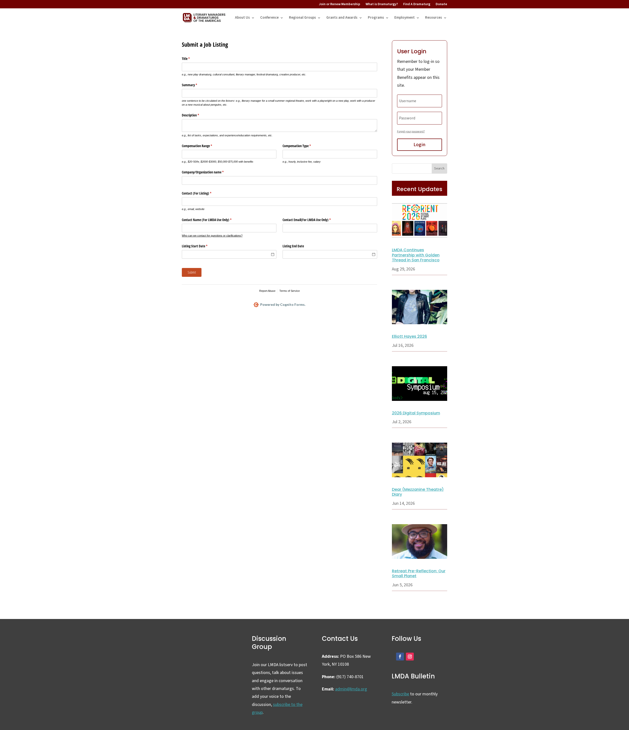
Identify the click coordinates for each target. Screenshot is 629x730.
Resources (433, 17)
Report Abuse (267, 290)
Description (196, 115)
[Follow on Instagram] (410, 656)
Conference (269, 17)
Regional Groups (302, 17)
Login (419, 144)
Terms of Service (289, 290)
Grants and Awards (341, 17)
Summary (195, 85)
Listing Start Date (200, 246)
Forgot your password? (411, 131)
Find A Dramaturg (416, 4)
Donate (441, 4)
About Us (242, 17)
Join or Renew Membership (339, 4)
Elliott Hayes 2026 (409, 336)
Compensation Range (203, 145)
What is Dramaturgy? (382, 4)
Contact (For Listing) (202, 193)
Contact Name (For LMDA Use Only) (212, 219)
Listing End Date (293, 246)
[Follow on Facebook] (400, 656)
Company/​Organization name (208, 172)
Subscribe (400, 694)
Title (191, 58)
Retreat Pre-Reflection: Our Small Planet (418, 573)
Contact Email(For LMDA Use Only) (312, 219)
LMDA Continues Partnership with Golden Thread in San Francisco (416, 255)
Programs (376, 17)
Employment (404, 17)
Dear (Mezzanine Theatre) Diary (418, 492)
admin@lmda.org (351, 689)
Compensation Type (302, 145)
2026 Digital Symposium (416, 413)
